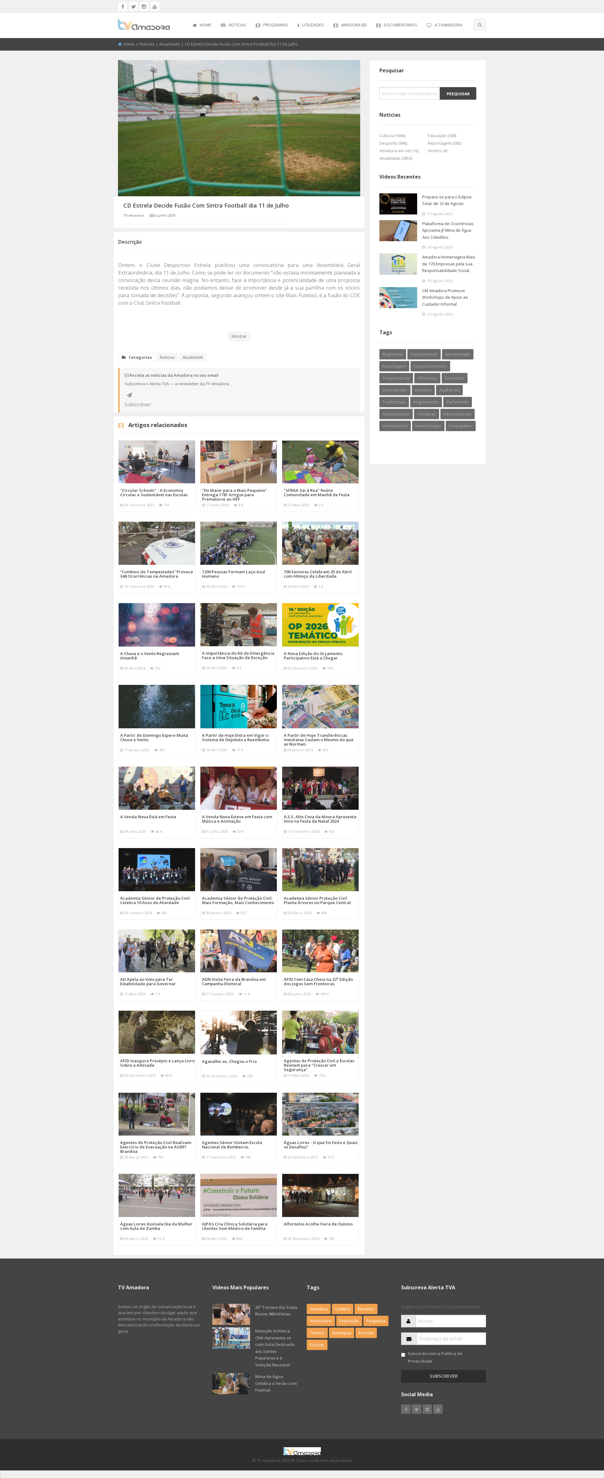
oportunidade (396, 414)
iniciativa (423, 390)
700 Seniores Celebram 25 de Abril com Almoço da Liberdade (318, 574)
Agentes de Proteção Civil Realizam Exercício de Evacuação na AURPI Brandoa (155, 1147)
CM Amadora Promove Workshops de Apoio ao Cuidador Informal (445, 297)
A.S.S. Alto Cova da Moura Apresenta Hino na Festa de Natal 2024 (320, 819)
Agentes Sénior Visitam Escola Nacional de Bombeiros (232, 1145)
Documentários (400, 25)
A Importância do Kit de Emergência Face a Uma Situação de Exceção (238, 655)
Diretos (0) (437, 150)
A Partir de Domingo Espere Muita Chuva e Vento (154, 737)
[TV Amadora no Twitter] (133, 6)
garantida (454, 378)
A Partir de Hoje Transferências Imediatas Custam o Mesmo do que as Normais (319, 739)
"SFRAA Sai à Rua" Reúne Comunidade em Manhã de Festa (317, 492)
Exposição (349, 1321)
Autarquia (341, 1333)
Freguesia (375, 1321)
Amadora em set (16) (398, 150)
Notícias (237, 25)
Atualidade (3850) (395, 158)
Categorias (140, 357)
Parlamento (457, 402)
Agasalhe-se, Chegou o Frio (229, 1061)
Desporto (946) (393, 143)
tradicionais (394, 402)
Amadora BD (354, 25)
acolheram (449, 390)
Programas (275, 25)
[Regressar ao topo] (583, 1439)
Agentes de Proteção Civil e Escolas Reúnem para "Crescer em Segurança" (319, 1065)
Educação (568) (442, 135)
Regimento (393, 354)
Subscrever (129, 395)
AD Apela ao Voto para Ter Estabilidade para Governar (148, 981)
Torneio (317, 1333)
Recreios (366, 1309)
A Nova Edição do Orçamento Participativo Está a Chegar (313, 656)
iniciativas (426, 414)
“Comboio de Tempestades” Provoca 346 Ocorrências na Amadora (156, 574)
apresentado (457, 354)
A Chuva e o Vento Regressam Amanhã (149, 656)
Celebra (342, 1309)
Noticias (146, 44)
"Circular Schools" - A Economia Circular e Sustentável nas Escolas (153, 492)
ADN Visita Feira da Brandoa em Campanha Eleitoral (234, 981)
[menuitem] (202, 25)
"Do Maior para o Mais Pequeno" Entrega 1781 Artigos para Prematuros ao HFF (234, 494)
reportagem (394, 366)
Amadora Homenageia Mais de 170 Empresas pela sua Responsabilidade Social (448, 263)
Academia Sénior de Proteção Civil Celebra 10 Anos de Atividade (155, 900)
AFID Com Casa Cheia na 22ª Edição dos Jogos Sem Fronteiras (318, 981)
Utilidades (313, 25)
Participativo (461, 426)
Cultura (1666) (392, 135)
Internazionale (458, 414)
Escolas (317, 1344)
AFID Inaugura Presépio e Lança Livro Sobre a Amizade (157, 1063)
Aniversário (321, 1321)
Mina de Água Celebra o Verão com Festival (276, 1383)
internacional (395, 426)
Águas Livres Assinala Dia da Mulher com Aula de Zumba (156, 1226)
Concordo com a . (435, 1357)
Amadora (318, 1309)
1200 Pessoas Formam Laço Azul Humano (233, 574)
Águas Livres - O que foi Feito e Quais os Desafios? (321, 1145)
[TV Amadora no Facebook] (122, 6)
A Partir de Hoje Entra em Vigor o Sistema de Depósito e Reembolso (235, 737)
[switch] (403, 1355)
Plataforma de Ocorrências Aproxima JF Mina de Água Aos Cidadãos (448, 230)
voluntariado (395, 390)
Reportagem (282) (444, 143)
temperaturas (396, 378)
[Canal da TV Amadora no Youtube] (154, 6)
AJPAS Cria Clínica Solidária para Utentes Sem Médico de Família (234, 1226)
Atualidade (169, 44)
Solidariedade (424, 354)
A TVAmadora (448, 25)
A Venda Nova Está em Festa (148, 817)
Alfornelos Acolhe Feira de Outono (318, 1224)
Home (205, 25)
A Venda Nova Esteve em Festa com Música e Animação (237, 819)
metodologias (428, 426)
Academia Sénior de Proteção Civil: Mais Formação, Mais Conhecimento (238, 900)
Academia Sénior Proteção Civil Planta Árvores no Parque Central (317, 900)
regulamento (426, 402)
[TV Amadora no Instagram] (144, 6)
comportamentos (430, 366)
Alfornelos (427, 378)
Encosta (366, 1333)
